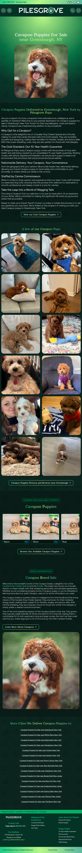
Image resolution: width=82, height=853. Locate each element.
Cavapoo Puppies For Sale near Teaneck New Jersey (41, 796)
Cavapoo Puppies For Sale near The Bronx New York (41, 802)
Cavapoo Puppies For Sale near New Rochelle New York (41, 766)
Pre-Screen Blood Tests (67, 837)
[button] (74, 2)
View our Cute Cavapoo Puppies (40, 214)
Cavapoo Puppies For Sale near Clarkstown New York (41, 771)
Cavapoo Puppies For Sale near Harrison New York (41, 755)
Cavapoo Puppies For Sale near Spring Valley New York (41, 791)
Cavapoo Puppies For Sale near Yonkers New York (41, 750)
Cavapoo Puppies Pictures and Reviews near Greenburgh (40, 483)
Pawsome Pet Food (65, 839)
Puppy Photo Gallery (38, 825)
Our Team (34, 828)
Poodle (40, 586)
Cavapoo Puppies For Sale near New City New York (41, 781)
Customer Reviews (37, 823)
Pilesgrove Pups (7, 812)
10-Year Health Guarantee (67, 831)
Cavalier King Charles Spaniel (16, 586)
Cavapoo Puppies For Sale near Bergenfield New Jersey (41, 776)
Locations (19, 812)
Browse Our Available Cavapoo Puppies (39, 551)
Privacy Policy (69, 850)
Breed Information (65, 820)
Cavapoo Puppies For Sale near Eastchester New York (41, 740)
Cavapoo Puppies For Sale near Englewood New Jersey (41, 786)
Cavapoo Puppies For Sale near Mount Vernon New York (41, 761)
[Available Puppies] (9, 10)
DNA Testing (63, 842)
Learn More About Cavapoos (19, 627)
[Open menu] (3, 10)
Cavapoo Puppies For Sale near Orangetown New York (41, 745)
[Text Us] (78, 10)
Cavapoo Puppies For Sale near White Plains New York (41, 735)
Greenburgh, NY (31, 812)
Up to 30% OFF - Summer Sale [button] (14, 2)
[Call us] (72, 10)
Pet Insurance (63, 834)
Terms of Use (52, 850)
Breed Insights (63, 823)
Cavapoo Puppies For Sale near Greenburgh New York (41, 730)
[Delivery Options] (70, 2)
